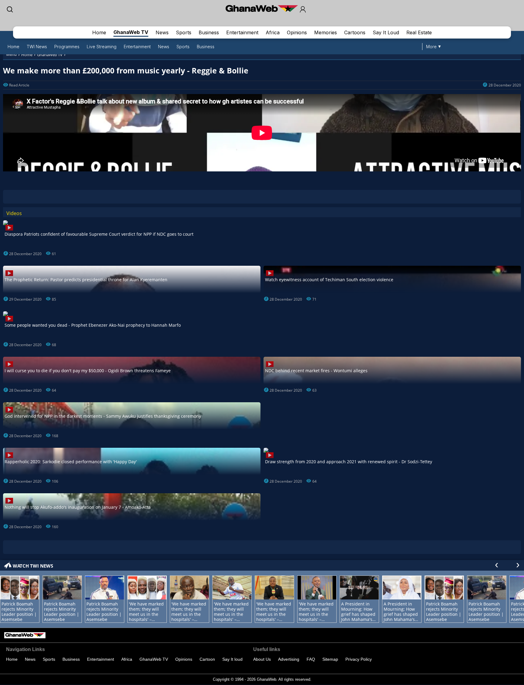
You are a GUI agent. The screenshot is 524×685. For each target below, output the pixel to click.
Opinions (297, 32)
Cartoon (207, 659)
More (431, 46)
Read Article (19, 85)
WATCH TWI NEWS (33, 566)
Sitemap (330, 659)
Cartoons (354, 32)
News (162, 32)
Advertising (288, 659)
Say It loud (232, 659)
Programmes (66, 46)
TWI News (37, 46)
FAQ (311, 659)
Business (209, 32)
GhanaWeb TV (130, 32)
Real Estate (419, 32)
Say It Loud (386, 32)
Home (99, 32)
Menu (11, 54)
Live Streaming (101, 46)
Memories (325, 32)
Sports (183, 32)
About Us (262, 659)
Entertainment (242, 32)
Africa (273, 32)
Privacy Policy (358, 659)
